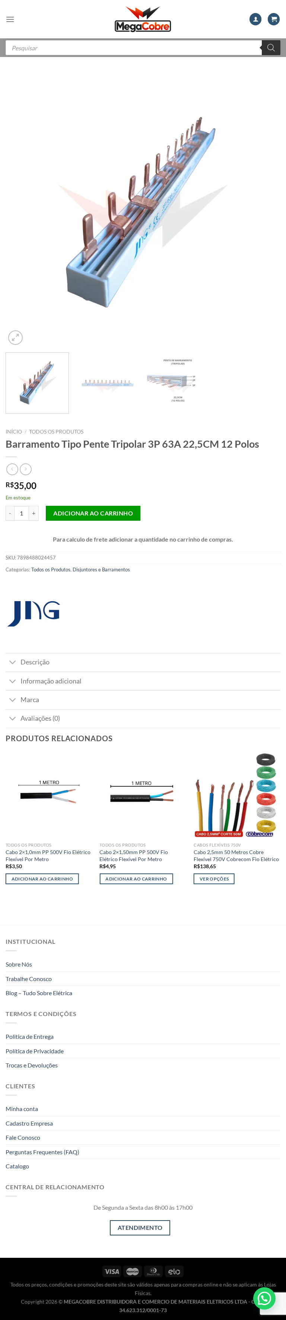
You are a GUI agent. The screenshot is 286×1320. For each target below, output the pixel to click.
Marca (29, 700)
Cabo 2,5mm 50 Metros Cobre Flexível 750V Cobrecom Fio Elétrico (236, 855)
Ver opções (214, 878)
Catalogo (17, 1166)
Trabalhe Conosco (29, 978)
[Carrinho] (274, 19)
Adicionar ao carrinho (93, 513)
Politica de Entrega (30, 1036)
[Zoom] (15, 337)
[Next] (265, 209)
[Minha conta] (255, 19)
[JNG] (33, 614)
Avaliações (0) (40, 718)
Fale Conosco (23, 1137)
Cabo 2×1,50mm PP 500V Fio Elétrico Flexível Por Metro (133, 855)
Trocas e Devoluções (32, 1065)
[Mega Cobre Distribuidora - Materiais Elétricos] (143, 19)
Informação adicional (51, 681)
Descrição (35, 662)
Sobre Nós (19, 964)
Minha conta (22, 1108)
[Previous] (20, 209)
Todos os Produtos (56, 432)
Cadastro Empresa (29, 1123)
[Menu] (10, 19)
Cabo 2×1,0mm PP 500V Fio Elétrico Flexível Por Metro (48, 855)
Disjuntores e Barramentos (101, 569)
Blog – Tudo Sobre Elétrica (39, 992)
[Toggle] (13, 663)
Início (14, 432)
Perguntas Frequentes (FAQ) (42, 1151)
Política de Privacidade (35, 1050)
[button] (264, 1298)
